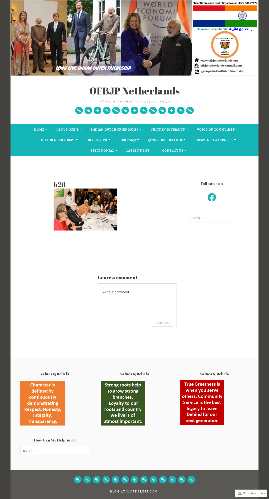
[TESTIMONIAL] (172, 480)
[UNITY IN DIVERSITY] (106, 480)
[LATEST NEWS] (182, 480)
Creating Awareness (213, 140)
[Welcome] (79, 110)
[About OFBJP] (88, 110)
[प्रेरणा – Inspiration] (153, 110)
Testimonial (102, 150)
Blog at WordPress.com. (134, 491)
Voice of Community (216, 129)
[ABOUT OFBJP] (87, 480)
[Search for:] (211, 218)
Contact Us (172, 150)
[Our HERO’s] (134, 110)
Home (39, 129)
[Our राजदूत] (144, 110)
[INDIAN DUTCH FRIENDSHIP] (97, 480)
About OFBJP (68, 129)
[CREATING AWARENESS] (163, 480)
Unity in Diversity (168, 129)
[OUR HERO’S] (134, 480)
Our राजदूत (127, 140)
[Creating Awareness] (162, 110)
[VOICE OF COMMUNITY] (115, 480)
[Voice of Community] (116, 110)
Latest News (138, 150)
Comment (162, 322)
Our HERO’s (97, 140)
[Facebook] (212, 197)
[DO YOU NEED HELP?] (125, 480)
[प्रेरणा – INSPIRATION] (153, 480)
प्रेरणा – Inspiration (165, 140)
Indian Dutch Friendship (114, 129)
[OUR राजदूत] (144, 480)
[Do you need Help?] (125, 110)
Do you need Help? (57, 140)
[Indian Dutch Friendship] (97, 110)
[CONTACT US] (191, 480)
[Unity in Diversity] (107, 110)
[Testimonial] (171, 110)
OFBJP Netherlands (134, 90)
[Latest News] (181, 110)
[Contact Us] (190, 110)
